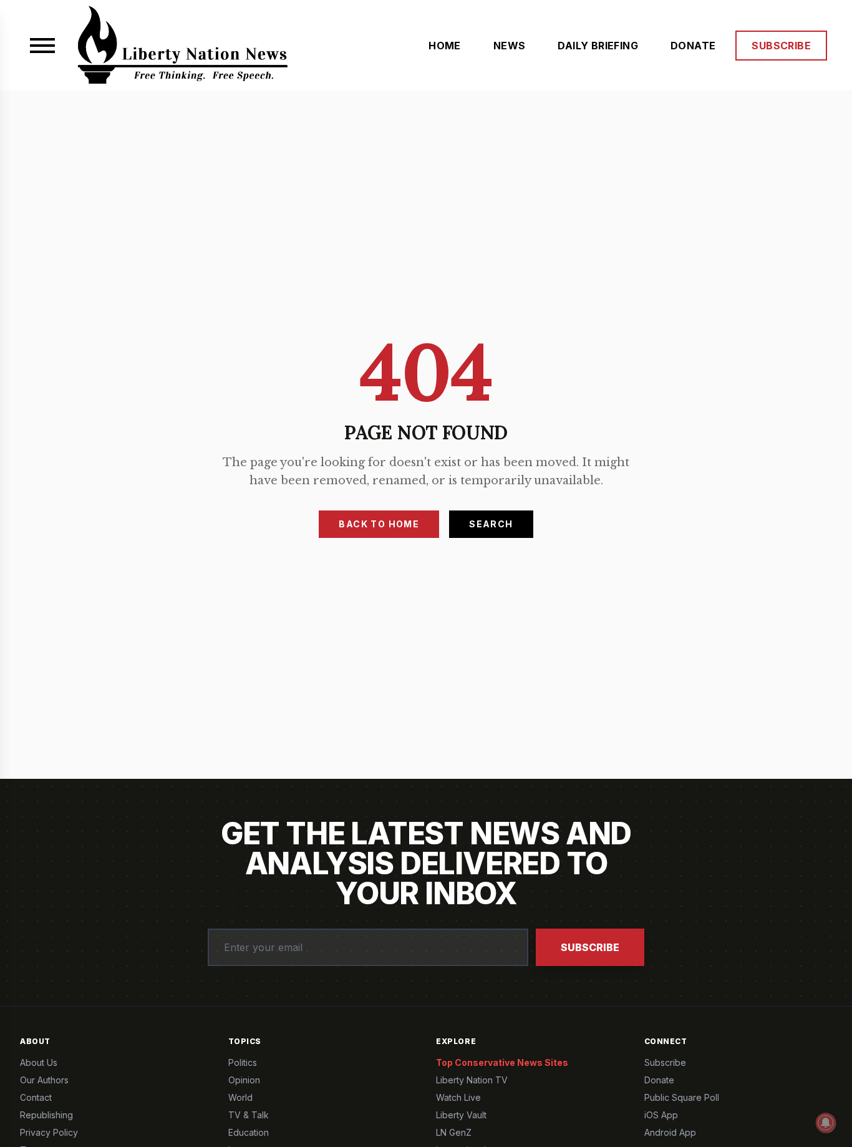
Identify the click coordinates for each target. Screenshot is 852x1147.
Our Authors (44, 1080)
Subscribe (590, 947)
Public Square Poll (681, 1097)
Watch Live (458, 1097)
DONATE (692, 45)
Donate (659, 1080)
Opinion (244, 1080)
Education (248, 1132)
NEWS (509, 45)
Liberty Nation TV (472, 1080)
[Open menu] (42, 45)
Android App (670, 1132)
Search (491, 524)
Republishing (46, 1115)
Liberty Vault (461, 1115)
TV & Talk (248, 1115)
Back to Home (379, 524)
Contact (36, 1097)
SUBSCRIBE (781, 45)
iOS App (661, 1115)
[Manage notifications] (826, 1123)
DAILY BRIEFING (598, 45)
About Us (38, 1062)
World (240, 1097)
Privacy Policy (49, 1132)
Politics (242, 1062)
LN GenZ (454, 1132)
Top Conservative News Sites (502, 1062)
